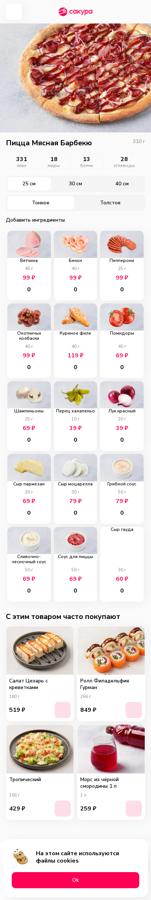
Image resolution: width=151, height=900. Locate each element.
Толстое (110, 202)
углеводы (124, 165)
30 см (75, 183)
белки (86, 165)
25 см (29, 183)
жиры (54, 165)
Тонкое (40, 202)
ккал (21, 165)
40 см (122, 183)
